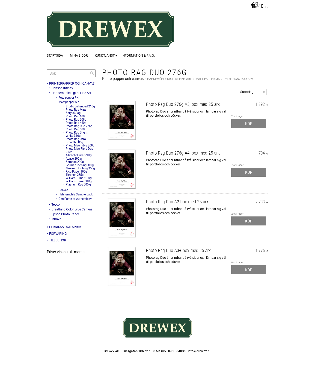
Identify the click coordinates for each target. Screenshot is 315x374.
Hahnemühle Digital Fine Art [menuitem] (71, 93)
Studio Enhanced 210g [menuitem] (80, 106)
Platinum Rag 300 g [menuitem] (78, 184)
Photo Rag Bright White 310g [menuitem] (76, 134)
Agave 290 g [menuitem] (74, 158)
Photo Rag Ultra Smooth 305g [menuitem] (76, 140)
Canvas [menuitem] (63, 190)
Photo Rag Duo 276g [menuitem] (79, 126)
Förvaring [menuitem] (58, 233)
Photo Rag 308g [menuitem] (76, 119)
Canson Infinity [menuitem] (62, 88)
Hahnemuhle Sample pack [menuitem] (76, 194)
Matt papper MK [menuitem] (69, 101)
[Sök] (92, 73)
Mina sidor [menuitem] (79, 55)
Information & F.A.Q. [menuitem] (138, 55)
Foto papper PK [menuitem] (68, 97)
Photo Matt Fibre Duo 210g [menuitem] (79, 150)
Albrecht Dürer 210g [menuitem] (79, 155)
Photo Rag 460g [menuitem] (76, 122)
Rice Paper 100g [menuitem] (76, 171)
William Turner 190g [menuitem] (79, 177)
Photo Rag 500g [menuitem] (76, 129)
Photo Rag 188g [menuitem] (76, 116)
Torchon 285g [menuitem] (74, 174)
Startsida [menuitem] (55, 55)
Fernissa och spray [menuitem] (65, 227)
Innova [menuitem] (56, 219)
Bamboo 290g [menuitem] (75, 161)
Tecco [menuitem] (55, 204)
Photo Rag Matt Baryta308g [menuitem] (76, 111)
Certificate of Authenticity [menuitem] (75, 198)
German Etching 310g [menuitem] (80, 165)
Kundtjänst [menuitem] (105, 55)
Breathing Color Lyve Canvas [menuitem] (71, 209)
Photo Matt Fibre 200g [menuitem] (80, 145)
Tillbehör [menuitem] (57, 240)
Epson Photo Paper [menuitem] (65, 214)
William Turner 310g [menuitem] (79, 181)
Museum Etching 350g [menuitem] (80, 168)
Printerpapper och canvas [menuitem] (72, 83)
